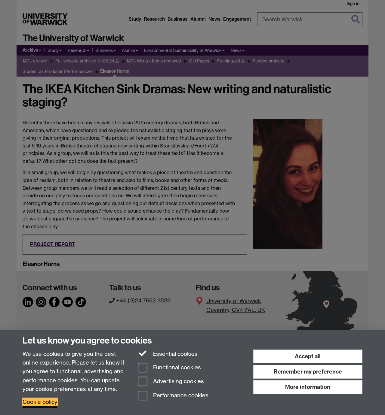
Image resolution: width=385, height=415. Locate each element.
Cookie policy (40, 401)
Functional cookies (176, 367)
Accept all (308, 356)
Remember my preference (308, 371)
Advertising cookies (178, 381)
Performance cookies (180, 395)
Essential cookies (174, 353)
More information (307, 386)
